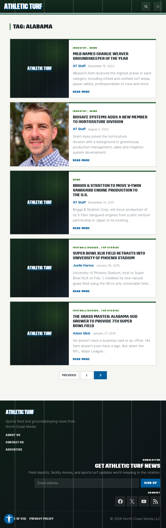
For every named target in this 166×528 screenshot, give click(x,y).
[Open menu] (158, 6)
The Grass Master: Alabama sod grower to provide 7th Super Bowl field (105, 321)
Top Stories (110, 247)
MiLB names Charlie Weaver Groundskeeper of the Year (100, 56)
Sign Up (150, 483)
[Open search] (146, 6)
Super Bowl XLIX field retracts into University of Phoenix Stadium (109, 255)
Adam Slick (81, 333)
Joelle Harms (83, 265)
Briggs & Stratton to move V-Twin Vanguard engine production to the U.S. (107, 190)
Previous (69, 375)
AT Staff (79, 66)
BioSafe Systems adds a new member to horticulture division (110, 119)
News (93, 48)
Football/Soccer (85, 247)
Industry (80, 48)
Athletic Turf (23, 6)
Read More (81, 92)
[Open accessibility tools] (9, 519)
